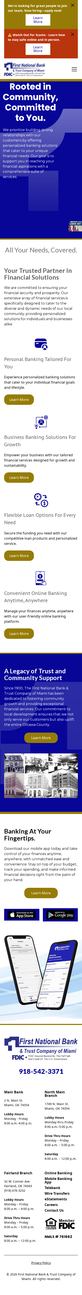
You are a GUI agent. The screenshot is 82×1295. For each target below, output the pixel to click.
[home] (24, 69)
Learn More (38, 19)
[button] (73, 69)
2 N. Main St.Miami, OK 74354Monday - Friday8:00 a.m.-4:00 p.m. (18, 1111)
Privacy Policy (41, 1263)
